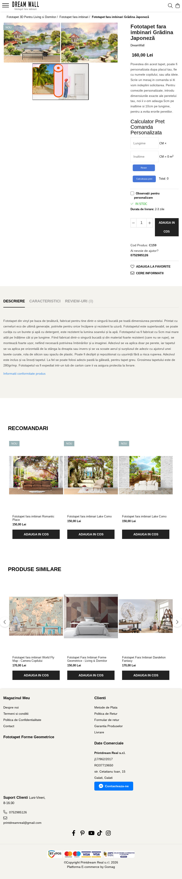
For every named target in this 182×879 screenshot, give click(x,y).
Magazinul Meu (16, 698)
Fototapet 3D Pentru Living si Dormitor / (33, 17)
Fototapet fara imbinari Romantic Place (33, 518)
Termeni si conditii (15, 713)
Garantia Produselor (108, 726)
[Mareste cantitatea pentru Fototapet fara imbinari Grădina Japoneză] (149, 222)
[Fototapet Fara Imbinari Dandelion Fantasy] (146, 616)
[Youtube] (91, 833)
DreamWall (137, 45)
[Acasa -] (30, 6)
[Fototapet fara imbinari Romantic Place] (36, 475)
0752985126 (17, 812)
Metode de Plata (105, 707)
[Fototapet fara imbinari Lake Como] (91, 475)
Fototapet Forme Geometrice (28, 737)
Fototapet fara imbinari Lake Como (89, 516)
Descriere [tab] (14, 301)
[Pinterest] (82, 833)
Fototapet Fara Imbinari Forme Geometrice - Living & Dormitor (87, 659)
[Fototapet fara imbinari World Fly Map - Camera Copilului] (36, 616)
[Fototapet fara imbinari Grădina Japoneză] (32, 43)
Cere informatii (150, 273)
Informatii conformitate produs (24, 373)
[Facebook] (74, 833)
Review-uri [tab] (79, 301)
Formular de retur (106, 720)
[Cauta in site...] (170, 6)
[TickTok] (100, 833)
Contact (8, 726)
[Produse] (6, 6)
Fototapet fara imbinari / (75, 17)
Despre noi (11, 707)
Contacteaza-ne (117, 786)
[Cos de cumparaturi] (177, 6)
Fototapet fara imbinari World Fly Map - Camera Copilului (33, 659)
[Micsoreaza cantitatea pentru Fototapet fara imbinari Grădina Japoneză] (134, 222)
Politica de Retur (105, 713)
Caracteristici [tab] (45, 301)
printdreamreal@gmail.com (22, 822)
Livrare (99, 732)
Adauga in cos (167, 227)
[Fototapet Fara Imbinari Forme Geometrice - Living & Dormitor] (91, 616)
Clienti (100, 698)
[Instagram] (108, 833)
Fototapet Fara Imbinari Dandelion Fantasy (144, 659)
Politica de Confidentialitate (22, 720)
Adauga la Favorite (153, 266)
